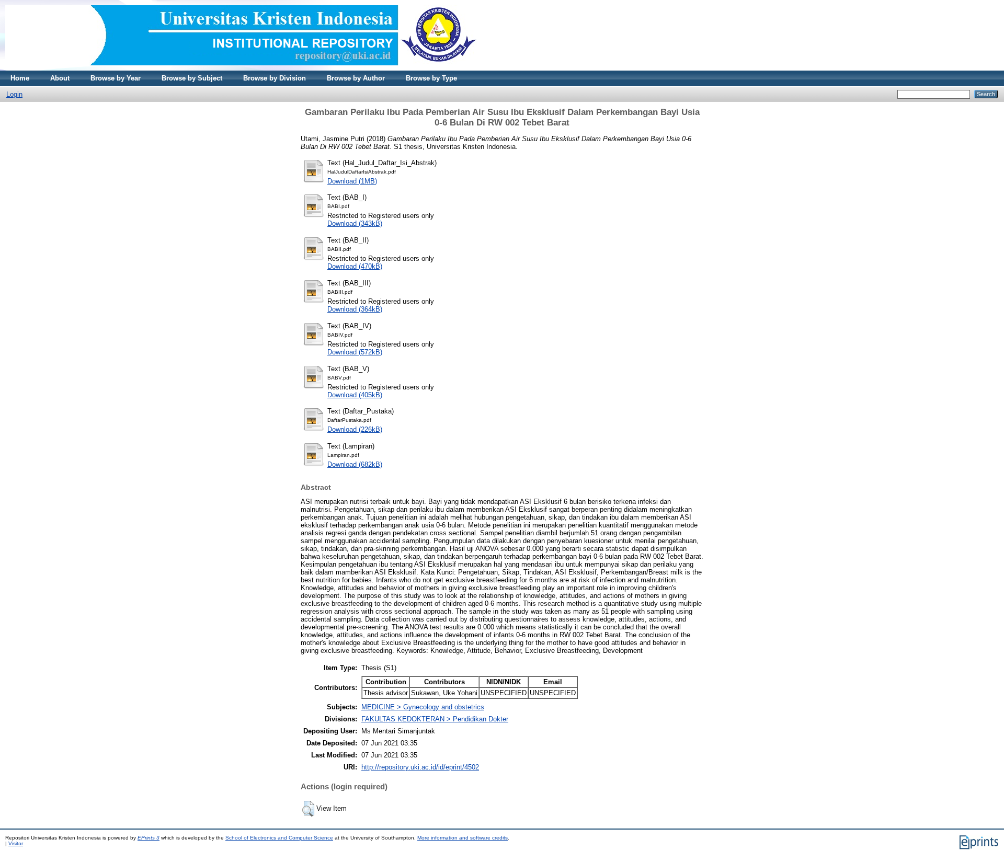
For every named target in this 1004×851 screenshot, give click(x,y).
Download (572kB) (354, 352)
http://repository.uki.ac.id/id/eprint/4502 (420, 767)
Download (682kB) (354, 464)
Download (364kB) (354, 309)
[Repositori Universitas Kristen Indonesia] (241, 68)
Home (19, 78)
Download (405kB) (354, 395)
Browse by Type (431, 78)
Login (14, 94)
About (60, 78)
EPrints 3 (148, 838)
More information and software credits (462, 838)
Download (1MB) (352, 181)
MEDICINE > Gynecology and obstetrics (422, 707)
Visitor (15, 843)
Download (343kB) (354, 223)
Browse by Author (356, 78)
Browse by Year (115, 78)
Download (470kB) (354, 266)
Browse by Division (274, 78)
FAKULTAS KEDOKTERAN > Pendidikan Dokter (434, 719)
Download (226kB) (354, 429)
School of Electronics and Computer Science (279, 838)
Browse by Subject (192, 78)
